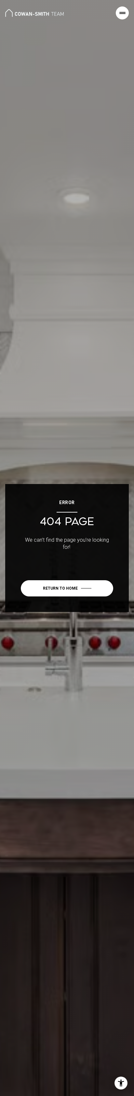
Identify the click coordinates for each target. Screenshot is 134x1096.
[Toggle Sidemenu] (122, 12)
